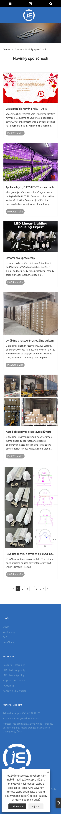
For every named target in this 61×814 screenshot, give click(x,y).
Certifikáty (8, 642)
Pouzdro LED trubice (14, 664)
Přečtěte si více (15, 133)
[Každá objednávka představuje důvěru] (30, 400)
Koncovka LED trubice (14, 690)
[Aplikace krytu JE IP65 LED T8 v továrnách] (30, 161)
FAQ (5, 637)
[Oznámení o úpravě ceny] (30, 236)
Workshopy (9, 632)
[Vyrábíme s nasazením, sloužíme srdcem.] (30, 313)
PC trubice (8, 685)
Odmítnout (17, 806)
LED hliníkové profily (14, 670)
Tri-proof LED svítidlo (14, 680)
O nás (6, 626)
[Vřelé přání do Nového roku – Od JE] (30, 87)
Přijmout (36, 806)
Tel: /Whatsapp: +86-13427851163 (22, 713)
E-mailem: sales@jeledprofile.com (21, 718)
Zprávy (18, 49)
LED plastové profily (13, 675)
